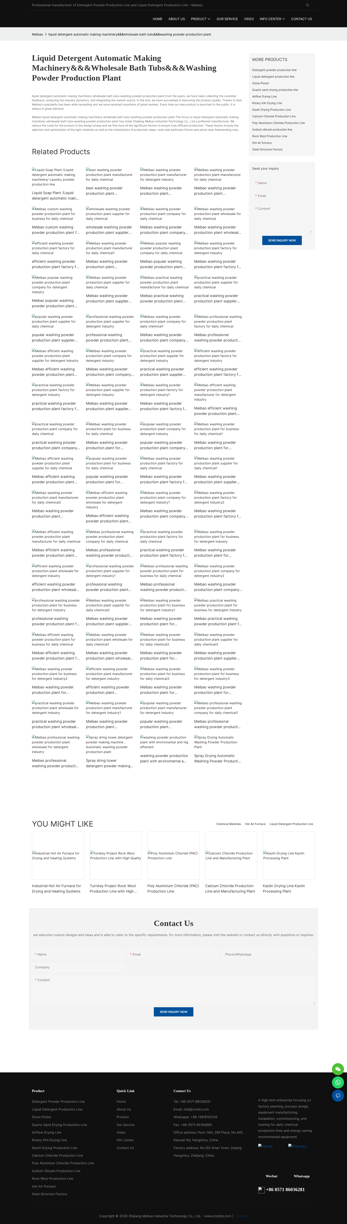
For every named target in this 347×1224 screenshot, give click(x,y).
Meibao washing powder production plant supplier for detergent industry (107, 406)
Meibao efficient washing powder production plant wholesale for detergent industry (107, 519)
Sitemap (241, 1216)
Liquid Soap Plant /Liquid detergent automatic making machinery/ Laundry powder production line (56, 196)
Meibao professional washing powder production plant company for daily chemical (110, 553)
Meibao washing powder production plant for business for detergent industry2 (53, 690)
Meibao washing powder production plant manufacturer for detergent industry (163, 191)
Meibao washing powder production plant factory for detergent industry (218, 264)
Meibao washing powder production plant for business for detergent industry (215, 553)
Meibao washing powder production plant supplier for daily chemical (107, 299)
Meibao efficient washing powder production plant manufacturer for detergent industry (217, 411)
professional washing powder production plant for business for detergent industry (56, 621)
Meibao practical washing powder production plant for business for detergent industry (218, 621)
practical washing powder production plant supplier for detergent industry (162, 372)
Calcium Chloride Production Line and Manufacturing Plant (230, 888)
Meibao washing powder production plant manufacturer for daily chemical (215, 191)
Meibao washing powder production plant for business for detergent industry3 (215, 690)
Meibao (37, 34)
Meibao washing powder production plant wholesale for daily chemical (217, 230)
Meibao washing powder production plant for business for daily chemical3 (164, 690)
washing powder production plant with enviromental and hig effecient (164, 759)
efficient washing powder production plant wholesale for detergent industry (55, 587)
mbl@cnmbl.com (196, 1109)
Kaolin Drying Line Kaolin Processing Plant (284, 888)
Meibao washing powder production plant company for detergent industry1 (162, 514)
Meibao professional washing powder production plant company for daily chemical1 (218, 724)
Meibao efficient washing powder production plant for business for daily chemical (56, 656)
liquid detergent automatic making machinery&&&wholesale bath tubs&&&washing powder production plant (129, 34)
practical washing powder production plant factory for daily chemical (164, 553)
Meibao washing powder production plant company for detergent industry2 (216, 587)
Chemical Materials (228, 824)
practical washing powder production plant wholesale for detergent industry (55, 724)
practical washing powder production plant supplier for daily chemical (216, 299)
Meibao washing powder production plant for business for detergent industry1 (161, 621)
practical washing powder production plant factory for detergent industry (56, 406)
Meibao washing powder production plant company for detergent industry (108, 372)
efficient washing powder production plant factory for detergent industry (218, 372)
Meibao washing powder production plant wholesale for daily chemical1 (109, 656)
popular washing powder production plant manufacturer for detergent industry (163, 724)
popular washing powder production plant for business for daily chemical (109, 479)
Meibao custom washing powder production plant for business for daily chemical (56, 230)
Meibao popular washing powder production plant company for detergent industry (53, 303)
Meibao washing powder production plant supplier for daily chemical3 (215, 656)
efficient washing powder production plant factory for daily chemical (56, 264)
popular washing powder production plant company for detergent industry (162, 445)
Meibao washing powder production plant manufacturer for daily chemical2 (53, 514)
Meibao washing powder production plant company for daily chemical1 (162, 338)
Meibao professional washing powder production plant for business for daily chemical (164, 587)
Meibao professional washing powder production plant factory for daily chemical (218, 338)
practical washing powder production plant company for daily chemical (54, 445)
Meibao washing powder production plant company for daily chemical (162, 230)
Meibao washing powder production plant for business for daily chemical (109, 445)
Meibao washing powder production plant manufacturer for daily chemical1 (107, 264)
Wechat (271, 1176)
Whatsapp (302, 1176)
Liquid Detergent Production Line (291, 824)
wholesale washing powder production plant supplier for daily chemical (109, 230)
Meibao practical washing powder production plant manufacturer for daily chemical (162, 299)
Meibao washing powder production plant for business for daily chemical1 (217, 445)
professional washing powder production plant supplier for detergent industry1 (107, 587)
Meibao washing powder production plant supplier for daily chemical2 (107, 621)
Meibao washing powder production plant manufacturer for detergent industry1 (109, 724)
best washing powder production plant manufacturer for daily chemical (105, 191)
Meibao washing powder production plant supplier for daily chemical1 (215, 479)
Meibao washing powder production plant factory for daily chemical (164, 479)
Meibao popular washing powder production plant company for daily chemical (163, 264)
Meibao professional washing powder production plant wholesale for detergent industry (56, 763)
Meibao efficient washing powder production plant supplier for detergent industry (53, 372)
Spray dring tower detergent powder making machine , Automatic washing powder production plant (110, 763)
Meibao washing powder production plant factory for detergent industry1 (164, 406)
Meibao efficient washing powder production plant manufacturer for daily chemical (53, 553)
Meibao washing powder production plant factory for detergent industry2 (218, 514)
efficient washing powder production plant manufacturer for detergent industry (109, 690)
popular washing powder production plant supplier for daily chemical (53, 338)
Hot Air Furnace (255, 824)
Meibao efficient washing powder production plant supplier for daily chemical (54, 479)
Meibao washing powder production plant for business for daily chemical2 (164, 656)
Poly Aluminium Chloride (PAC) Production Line (173, 888)
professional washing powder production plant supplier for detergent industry (107, 338)
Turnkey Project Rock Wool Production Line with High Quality (113, 889)
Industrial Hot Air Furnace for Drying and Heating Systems (56, 888)
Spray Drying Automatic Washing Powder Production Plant (218, 759)
